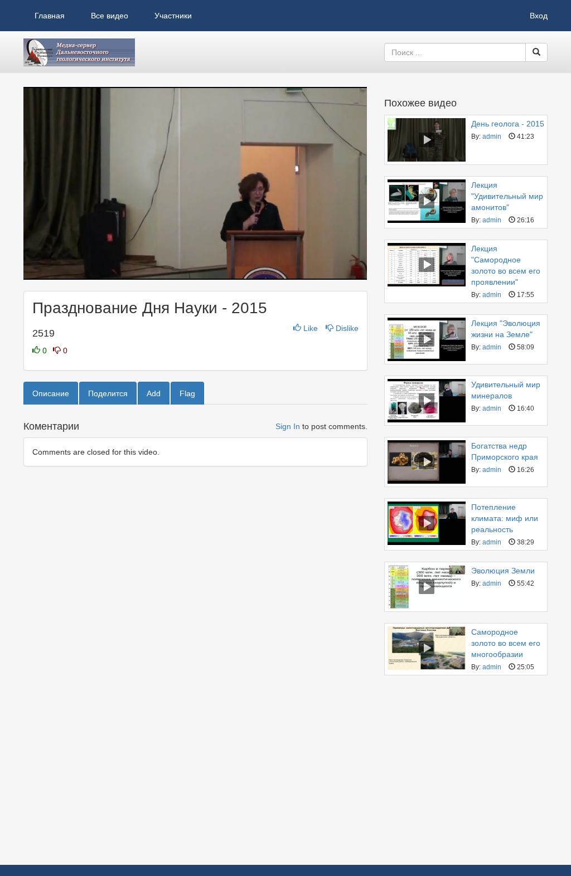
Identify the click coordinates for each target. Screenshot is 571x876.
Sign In (287, 426)
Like (310, 328)
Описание (50, 393)
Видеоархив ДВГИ (79, 52)
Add (154, 393)
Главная (50, 15)
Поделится (108, 393)
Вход (539, 15)
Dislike (346, 328)
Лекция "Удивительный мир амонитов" (507, 196)
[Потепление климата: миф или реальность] (427, 523)
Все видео (109, 15)
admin (491, 136)
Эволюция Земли (503, 570)
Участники (173, 15)
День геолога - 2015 (507, 123)
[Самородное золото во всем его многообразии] (427, 648)
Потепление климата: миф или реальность (504, 518)
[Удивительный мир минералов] (427, 400)
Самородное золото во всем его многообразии (505, 643)
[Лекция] (427, 201)
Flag (187, 393)
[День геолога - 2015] (427, 140)
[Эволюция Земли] (427, 587)
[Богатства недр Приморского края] (427, 462)
